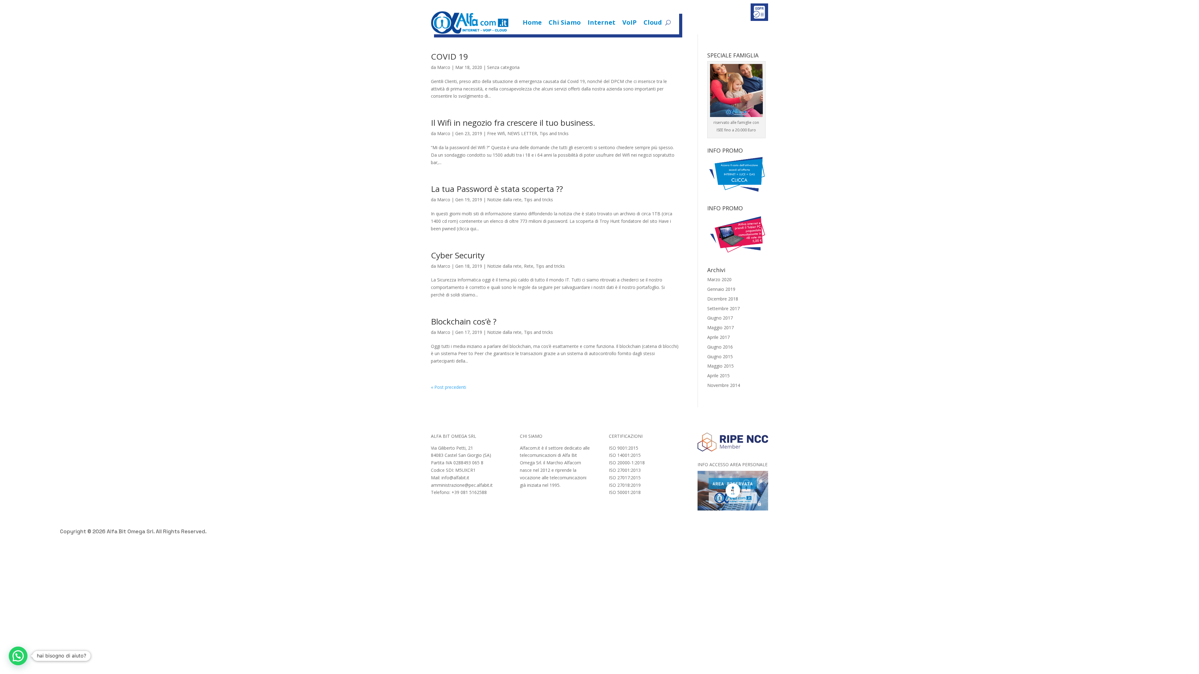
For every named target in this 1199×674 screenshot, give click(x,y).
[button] (18, 656)
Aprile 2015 (718, 376)
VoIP (629, 22)
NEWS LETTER (522, 133)
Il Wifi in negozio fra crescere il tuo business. (513, 122)
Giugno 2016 (720, 347)
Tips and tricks (554, 133)
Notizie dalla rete (504, 200)
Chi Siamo (565, 22)
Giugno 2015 (720, 356)
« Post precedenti (448, 387)
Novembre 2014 (723, 385)
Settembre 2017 (723, 308)
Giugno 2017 (720, 318)
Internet (601, 22)
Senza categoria (503, 67)
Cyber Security (458, 255)
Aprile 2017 (718, 337)
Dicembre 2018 (722, 299)
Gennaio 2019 (721, 289)
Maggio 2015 (720, 366)
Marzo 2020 (719, 279)
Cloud (653, 22)
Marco (443, 67)
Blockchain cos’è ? (463, 321)
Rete (528, 266)
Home (532, 22)
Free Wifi (496, 133)
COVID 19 (449, 56)
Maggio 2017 (720, 327)
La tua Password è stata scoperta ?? (497, 188)
